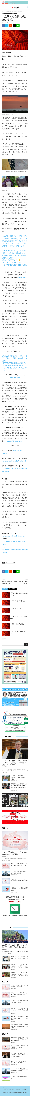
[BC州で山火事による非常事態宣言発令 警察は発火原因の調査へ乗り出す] (6, 1026)
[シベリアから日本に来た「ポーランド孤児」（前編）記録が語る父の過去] (6, 778)
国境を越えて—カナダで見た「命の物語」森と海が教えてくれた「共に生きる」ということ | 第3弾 (19, 966)
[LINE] (18, 25)
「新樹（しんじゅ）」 (17, 608)
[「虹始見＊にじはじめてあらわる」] (6, 618)
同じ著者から (12, 589)
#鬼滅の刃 (14, 365)
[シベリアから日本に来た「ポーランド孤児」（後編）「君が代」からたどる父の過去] (15, 749)
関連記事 (5, 589)
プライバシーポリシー (9, 1089)
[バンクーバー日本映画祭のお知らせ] (6, 1078)
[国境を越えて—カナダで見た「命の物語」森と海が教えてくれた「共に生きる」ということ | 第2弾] (6, 974)
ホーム (3, 11)
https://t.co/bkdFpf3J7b (13, 263)
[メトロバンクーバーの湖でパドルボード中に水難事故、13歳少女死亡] (6, 881)
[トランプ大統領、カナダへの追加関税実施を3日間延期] (15, 840)
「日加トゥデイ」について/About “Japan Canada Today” (14, 1088)
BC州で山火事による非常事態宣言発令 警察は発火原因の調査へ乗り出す (19, 1026)
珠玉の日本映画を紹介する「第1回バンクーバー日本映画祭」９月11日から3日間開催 (19, 1039)
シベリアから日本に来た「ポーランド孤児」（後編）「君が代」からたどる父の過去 (15, 763)
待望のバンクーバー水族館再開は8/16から (8, 582)
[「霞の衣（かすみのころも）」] (6, 633)
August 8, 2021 (15, 378)
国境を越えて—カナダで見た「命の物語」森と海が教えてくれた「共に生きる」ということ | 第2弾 (19, 974)
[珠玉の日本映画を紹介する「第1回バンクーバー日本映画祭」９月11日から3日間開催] (6, 1039)
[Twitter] (6, 25)
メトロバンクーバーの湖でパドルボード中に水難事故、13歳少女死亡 (19, 880)
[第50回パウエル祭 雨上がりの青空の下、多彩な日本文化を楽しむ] (15, 936)
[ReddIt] (10, 25)
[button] (2, 7)
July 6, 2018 (22, 277)
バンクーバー (8, 562)
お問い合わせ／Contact (21, 1089)
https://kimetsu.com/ (14, 441)
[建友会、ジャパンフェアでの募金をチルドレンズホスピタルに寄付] (6, 958)
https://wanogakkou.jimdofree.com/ (14, 536)
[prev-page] (3, 639)
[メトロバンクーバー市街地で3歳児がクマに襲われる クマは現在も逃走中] (6, 889)
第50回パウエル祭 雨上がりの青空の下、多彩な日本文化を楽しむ (15, 946)
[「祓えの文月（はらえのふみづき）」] (6, 595)
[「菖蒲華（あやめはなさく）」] (6, 602)
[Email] (14, 25)
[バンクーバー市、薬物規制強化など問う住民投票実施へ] (6, 873)
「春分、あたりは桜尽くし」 (19, 624)
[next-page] (5, 639)
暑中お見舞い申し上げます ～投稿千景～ (21, 582)
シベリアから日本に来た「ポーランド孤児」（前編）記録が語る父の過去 (19, 777)
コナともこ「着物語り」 (17, 11)
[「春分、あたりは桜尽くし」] (6, 626)
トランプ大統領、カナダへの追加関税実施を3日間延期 (15, 853)
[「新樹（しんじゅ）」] (6, 610)
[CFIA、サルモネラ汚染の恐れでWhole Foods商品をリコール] (6, 866)
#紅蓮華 (22, 365)
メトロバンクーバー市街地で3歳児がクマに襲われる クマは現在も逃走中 (19, 889)
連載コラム (8, 11)
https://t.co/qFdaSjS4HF (13, 363)
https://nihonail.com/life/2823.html (14, 461)
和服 (14, 562)
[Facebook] (3, 25)
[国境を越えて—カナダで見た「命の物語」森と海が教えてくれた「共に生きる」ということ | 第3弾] (6, 966)
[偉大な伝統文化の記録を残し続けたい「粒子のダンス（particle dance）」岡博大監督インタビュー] (6, 786)
